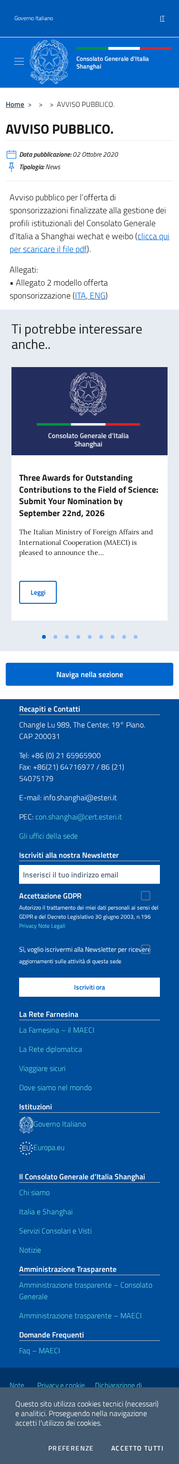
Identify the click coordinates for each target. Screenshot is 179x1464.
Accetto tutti (137, 1448)
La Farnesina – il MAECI (57, 1030)
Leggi (44, 592)
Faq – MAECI (39, 1350)
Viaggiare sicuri (42, 1068)
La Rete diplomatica (50, 1049)
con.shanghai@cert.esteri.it (78, 816)
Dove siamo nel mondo (55, 1087)
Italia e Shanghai (46, 1211)
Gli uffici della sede (48, 836)
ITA (80, 295)
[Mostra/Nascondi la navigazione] (19, 61)
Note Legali (51, 925)
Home (15, 104)
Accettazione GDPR (50, 895)
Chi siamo (34, 1192)
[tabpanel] (89, 497)
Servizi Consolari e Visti (55, 1230)
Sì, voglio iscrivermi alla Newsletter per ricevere (85, 949)
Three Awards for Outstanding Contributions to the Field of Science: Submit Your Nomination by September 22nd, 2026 (88, 495)
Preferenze (71, 1448)
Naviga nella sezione (89, 674)
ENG (96, 295)
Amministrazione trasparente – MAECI (80, 1315)
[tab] (44, 637)
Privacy (28, 925)
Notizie (30, 1250)
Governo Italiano (33, 18)
